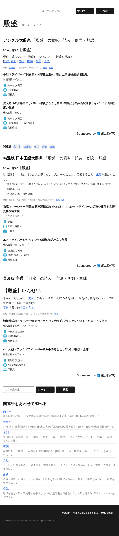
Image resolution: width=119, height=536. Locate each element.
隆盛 (30, 61)
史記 (31, 298)
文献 (52, 146)
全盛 (47, 61)
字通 (6, 307)
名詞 (36, 146)
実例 (44, 146)
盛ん (13, 61)
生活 (99, 174)
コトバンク (18, 11)
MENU (6, 3)
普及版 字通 (13, 278)
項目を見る (27, 307)
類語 (7, 61)
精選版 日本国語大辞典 (23, 158)
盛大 (21, 61)
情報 (45, 67)
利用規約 (66, 513)
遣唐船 (27, 146)
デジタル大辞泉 (17, 40)
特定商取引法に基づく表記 (85, 513)
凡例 (51, 67)
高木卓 (17, 146)
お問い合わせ (107, 513)
